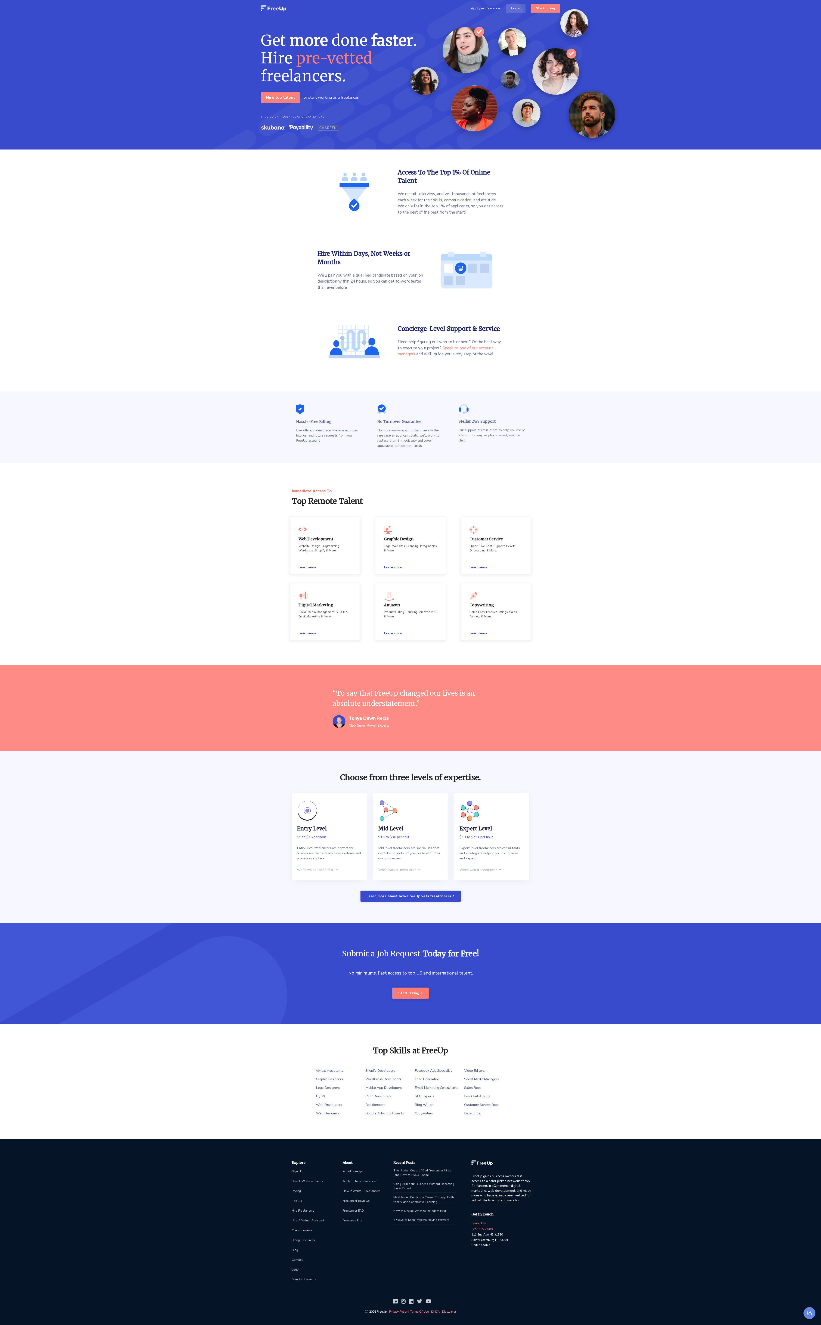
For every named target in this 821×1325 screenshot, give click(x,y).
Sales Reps (472, 1087)
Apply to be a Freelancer (360, 1181)
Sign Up (297, 1171)
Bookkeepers (375, 1104)
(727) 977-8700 (482, 1229)
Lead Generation (427, 1079)
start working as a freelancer (333, 97)
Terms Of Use (419, 1312)
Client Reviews (302, 1230)
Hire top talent (280, 97)
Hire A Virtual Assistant (308, 1220)
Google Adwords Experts (384, 1113)
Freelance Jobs (353, 1220)
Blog (295, 1250)
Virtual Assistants (329, 1070)
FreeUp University (304, 1279)
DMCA (435, 1312)
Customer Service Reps (481, 1104)
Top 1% (297, 1201)
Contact (297, 1260)
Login (515, 8)
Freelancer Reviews (356, 1201)
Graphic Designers (329, 1079)
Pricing (296, 1191)
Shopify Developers (380, 1070)
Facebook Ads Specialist (433, 1070)
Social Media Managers (481, 1079)
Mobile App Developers (383, 1087)
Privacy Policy (398, 1312)
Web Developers (329, 1104)
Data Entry (472, 1113)
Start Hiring (409, 993)
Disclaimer (449, 1312)
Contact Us (479, 1223)
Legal (295, 1270)
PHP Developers (378, 1096)
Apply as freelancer (486, 8)
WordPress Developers (383, 1079)
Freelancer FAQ (353, 1211)
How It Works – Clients (307, 1181)
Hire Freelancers (303, 1211)
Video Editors (474, 1070)
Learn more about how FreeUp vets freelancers (409, 896)
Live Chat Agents (477, 1096)
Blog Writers (424, 1104)
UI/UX (320, 1096)
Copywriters (424, 1113)
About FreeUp (352, 1171)
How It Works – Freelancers (362, 1191)
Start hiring (545, 8)
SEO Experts (424, 1096)
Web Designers (328, 1113)
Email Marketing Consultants (436, 1087)
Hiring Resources (303, 1240)
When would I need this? (316, 870)
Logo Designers (328, 1087)
